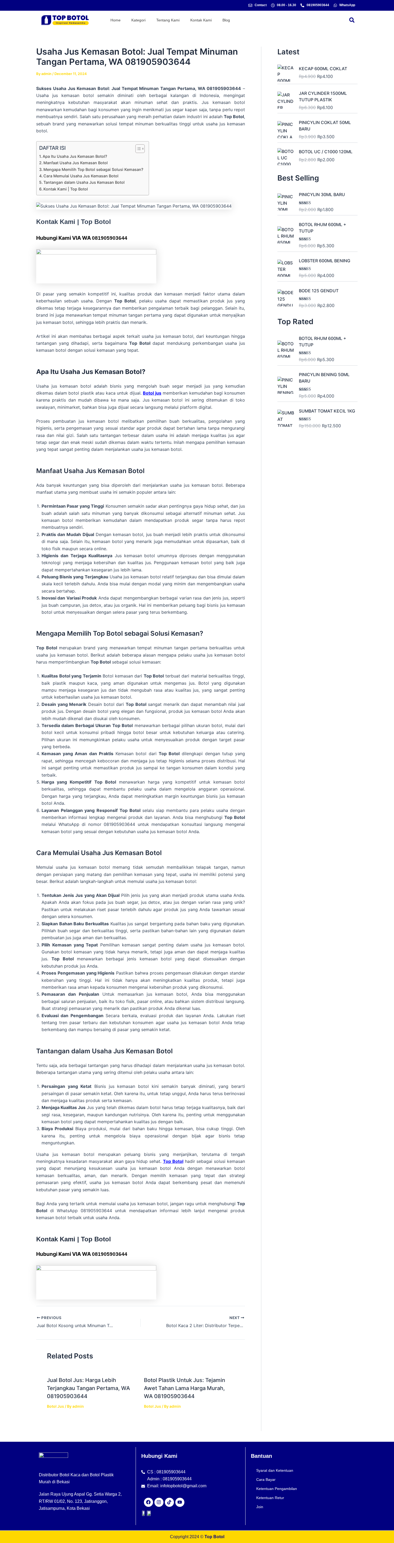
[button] (352, 20)
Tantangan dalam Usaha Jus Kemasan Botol (84, 182)
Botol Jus (55, 1406)
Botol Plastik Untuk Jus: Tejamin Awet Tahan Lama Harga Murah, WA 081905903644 (184, 1388)
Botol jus (152, 393)
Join (259, 1507)
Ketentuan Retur (270, 1498)
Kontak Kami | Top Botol (65, 189)
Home (115, 20)
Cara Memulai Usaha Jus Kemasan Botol (80, 176)
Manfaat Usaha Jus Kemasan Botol (75, 162)
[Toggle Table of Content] (137, 148)
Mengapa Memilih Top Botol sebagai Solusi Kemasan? (93, 169)
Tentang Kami (168, 20)
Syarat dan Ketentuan (274, 1470)
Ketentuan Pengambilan (276, 1488)
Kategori (138, 20)
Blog (226, 20)
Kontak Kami (201, 20)
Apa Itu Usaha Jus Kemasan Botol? (75, 156)
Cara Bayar (266, 1479)
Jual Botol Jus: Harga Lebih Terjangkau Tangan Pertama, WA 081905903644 (88, 1388)
